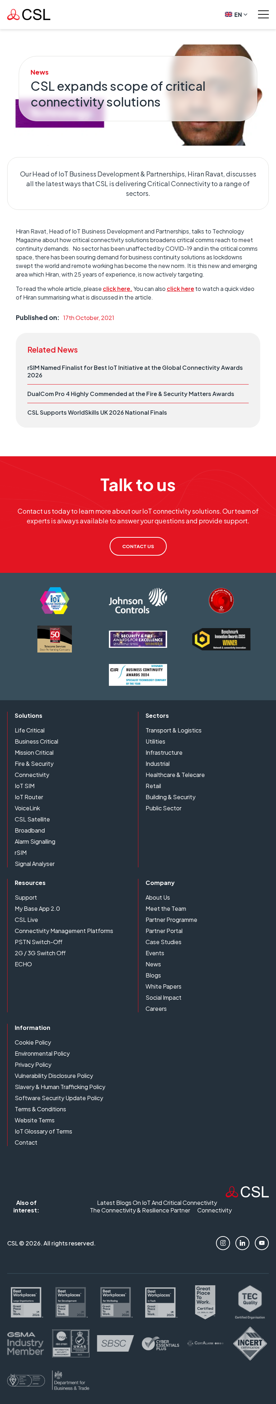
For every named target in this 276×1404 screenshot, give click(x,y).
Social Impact (163, 997)
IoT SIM (24, 786)
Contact (26, 1142)
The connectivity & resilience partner (140, 1210)
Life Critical (30, 730)
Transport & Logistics (174, 730)
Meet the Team (166, 908)
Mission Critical (34, 752)
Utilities (155, 741)
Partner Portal (164, 930)
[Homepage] (28, 14)
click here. (117, 288)
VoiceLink (27, 808)
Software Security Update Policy (59, 1098)
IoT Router (29, 797)
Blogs (153, 975)
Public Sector (163, 808)
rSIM (21, 852)
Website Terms (35, 1120)
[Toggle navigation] (263, 14)
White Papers (163, 986)
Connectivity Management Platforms (64, 930)
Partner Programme (171, 919)
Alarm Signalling (35, 841)
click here (180, 288)
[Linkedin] (242, 1243)
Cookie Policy (33, 1042)
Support (26, 897)
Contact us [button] (138, 546)
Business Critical (36, 741)
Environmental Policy (42, 1053)
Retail (153, 786)
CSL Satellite (32, 819)
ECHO (23, 964)
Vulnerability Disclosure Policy (54, 1075)
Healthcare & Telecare (175, 774)
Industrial (158, 763)
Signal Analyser (35, 863)
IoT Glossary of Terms (43, 1131)
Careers (156, 1008)
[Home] (247, 1195)
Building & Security (171, 797)
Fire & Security (34, 763)
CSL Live (26, 919)
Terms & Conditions (40, 1109)
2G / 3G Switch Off (40, 953)
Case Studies (163, 942)
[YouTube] (262, 1243)
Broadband (30, 830)
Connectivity (32, 774)
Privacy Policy (33, 1064)
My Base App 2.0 (37, 908)
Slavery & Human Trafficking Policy (60, 1086)
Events (155, 953)
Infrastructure (164, 752)
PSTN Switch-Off (39, 942)
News (153, 964)
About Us (158, 897)
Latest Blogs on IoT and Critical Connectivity (157, 1202)
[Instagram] (223, 1243)
